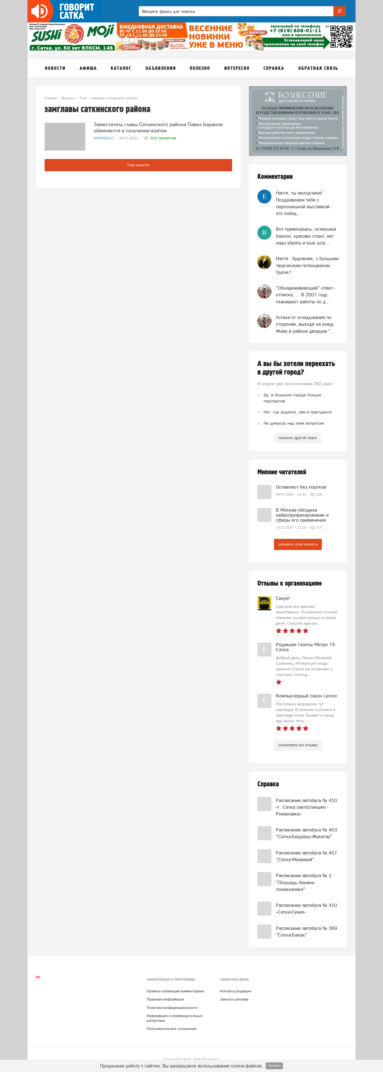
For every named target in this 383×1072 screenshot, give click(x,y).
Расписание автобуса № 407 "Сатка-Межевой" (306, 856)
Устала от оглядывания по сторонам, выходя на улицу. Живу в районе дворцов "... (305, 324)
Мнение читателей (281, 472)
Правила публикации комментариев (175, 991)
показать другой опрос (298, 438)
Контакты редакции (235, 991)
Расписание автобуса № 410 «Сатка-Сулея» (306, 908)
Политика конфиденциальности (172, 1008)
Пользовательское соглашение (172, 1029)
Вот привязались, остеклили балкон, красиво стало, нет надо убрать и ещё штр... (306, 236)
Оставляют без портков (301, 486)
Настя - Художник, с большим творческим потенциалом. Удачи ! (307, 265)
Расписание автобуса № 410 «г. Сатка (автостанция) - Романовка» (306, 807)
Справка (268, 784)
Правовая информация (165, 999)
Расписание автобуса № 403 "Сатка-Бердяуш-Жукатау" (306, 833)
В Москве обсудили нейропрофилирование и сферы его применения (302, 515)
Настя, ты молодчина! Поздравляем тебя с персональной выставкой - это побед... (304, 203)
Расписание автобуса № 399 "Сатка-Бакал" (306, 931)
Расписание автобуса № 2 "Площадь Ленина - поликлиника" (303, 882)
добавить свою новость (297, 544)
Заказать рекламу (234, 999)
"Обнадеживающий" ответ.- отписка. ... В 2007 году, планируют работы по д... (305, 294)
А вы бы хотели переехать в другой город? (296, 368)
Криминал (104, 138)
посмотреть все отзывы (297, 745)
